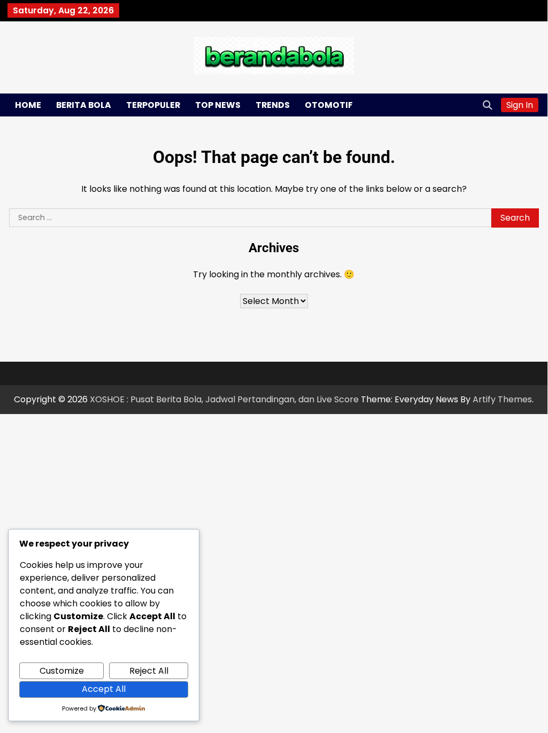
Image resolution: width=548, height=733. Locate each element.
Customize (62, 671)
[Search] (488, 105)
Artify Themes (502, 399)
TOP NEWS (218, 105)
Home (28, 105)
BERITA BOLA (83, 105)
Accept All (104, 689)
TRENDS (273, 105)
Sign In (519, 105)
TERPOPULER (153, 105)
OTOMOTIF (329, 105)
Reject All (148, 671)
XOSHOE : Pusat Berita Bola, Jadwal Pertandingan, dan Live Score (224, 399)
